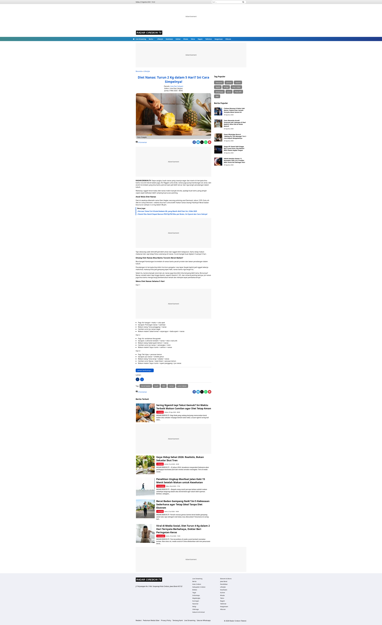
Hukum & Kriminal (198, 612)
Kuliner (178, 39)
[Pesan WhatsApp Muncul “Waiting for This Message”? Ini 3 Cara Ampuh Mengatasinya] (218, 137)
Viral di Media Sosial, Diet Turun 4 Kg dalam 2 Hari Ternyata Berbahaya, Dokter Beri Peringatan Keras (183, 529)
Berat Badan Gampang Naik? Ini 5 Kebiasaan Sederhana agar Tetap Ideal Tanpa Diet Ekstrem (183, 504)
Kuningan (195, 601)
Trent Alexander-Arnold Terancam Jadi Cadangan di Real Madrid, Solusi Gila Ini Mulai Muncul (235, 123)
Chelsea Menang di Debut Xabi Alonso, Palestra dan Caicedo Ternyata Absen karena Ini (234, 110)
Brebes (194, 590)
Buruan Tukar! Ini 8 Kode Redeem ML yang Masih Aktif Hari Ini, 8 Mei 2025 (167, 211)
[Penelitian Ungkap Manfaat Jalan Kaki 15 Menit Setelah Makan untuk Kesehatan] (145, 486)
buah (156, 386)
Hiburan (228, 39)
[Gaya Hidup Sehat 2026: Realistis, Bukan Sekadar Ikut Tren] (145, 464)
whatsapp (219, 92)
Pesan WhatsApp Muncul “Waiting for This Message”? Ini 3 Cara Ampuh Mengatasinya (235, 136)
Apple (218, 87)
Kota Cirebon (196, 584)
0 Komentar (142, 142)
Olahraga (195, 609)
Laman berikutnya (144, 370)
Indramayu (196, 595)
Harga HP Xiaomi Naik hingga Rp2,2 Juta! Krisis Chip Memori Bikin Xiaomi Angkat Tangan (234, 148)
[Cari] (243, 2)
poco (229, 92)
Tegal (194, 593)
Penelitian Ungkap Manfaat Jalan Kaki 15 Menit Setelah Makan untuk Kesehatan (180, 480)
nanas (171, 386)
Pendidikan (224, 584)
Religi (194, 606)
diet (163, 386)
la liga (226, 87)
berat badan (145, 386)
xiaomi (237, 82)
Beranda (139, 71)
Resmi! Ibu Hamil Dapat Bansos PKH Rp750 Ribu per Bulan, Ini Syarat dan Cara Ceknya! (172, 214)
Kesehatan (169, 39)
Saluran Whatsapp (204, 620)
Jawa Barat (223, 581)
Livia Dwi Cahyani (176, 86)
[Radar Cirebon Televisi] (149, 33)
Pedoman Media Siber (151, 620)
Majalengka (196, 598)
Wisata (185, 39)
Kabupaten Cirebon (198, 587)
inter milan (236, 87)
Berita (151, 39)
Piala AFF (238, 92)
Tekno (193, 39)
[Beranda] (134, 39)
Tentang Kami (177, 620)
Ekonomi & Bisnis (226, 579)
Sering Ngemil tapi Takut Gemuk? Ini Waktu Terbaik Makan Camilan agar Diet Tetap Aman (183, 406)
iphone (228, 82)
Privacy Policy (166, 620)
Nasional (195, 604)
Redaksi (139, 620)
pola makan (182, 386)
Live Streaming (141, 39)
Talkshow (208, 39)
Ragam (200, 39)
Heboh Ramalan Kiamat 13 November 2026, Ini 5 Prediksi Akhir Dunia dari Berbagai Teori (234, 160)
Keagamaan (219, 39)
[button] (151, 39)
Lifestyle (160, 39)
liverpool (219, 82)
